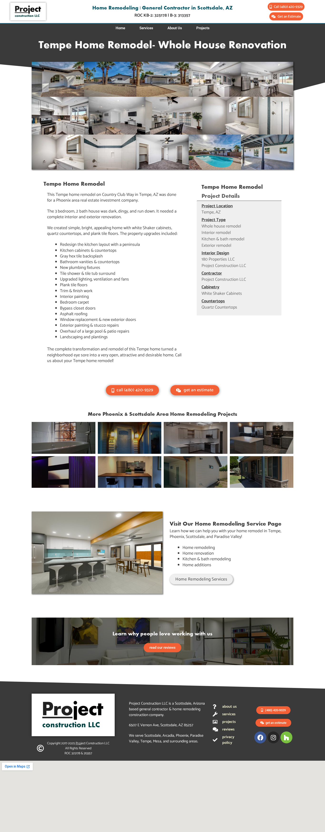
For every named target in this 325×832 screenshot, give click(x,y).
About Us (174, 28)
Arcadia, (169, 735)
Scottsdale (152, 735)
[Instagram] (273, 737)
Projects (203, 28)
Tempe (145, 741)
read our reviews (162, 647)
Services (146, 28)
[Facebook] (260, 737)
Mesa (157, 741)
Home (120, 28)
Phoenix (182, 735)
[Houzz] (286, 737)
